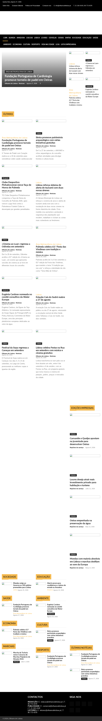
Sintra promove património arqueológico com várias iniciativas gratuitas (49, 140)
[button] (99, 38)
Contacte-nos (46, 5)
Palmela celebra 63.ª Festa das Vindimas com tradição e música (51, 249)
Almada (12, 38)
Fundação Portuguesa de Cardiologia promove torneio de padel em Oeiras (16, 143)
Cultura (26, 44)
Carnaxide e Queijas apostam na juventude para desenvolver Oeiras (84, 441)
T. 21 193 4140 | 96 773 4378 (82, 5)
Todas (10, 110)
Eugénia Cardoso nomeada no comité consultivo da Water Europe (17, 297)
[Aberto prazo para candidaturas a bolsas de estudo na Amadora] (41, 585)
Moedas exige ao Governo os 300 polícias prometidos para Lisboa (22, 585)
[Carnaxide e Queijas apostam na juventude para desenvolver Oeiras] (85, 424)
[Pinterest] (89, 9)
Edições (73, 434)
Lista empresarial (68, 44)
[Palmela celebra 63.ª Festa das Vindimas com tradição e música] (76, 83)
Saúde (95, 38)
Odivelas (53, 38)
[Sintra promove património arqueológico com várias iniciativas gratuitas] (51, 127)
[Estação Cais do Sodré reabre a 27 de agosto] (51, 284)
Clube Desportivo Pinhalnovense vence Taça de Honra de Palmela (16, 185)
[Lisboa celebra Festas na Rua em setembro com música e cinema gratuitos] (51, 337)
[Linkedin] (84, 9)
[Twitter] (93, 9)
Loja (58, 44)
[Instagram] (80, 9)
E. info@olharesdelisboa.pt (62, 5)
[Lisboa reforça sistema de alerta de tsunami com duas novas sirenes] (76, 56)
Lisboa (37, 38)
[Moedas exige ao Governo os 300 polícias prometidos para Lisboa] (7, 585)
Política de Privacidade (32, 5)
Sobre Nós (6, 5)
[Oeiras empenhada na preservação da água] (85, 506)
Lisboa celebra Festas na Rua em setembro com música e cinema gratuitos (50, 350)
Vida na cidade (47, 44)
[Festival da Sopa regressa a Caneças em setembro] (17, 337)
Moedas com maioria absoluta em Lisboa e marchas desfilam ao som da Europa (85, 562)
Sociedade (76, 38)
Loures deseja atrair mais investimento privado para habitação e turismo (83, 482)
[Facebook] (75, 9)
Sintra (68, 38)
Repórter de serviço (77, 447)
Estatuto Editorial (17, 5)
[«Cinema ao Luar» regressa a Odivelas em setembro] (93, 56)
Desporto (35, 44)
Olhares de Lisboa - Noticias (15, 83)
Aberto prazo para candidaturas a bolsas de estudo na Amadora (56, 585)
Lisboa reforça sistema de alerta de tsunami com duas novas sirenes (49, 188)
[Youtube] (97, 9)
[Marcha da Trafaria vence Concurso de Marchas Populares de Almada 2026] (7, 655)
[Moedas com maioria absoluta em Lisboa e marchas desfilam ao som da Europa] (85, 544)
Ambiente (7, 44)
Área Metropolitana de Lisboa (19, 72)
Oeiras (61, 38)
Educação (87, 38)
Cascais (29, 38)
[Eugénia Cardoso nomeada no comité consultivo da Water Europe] (93, 83)
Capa (5, 38)
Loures (44, 38)
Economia (17, 44)
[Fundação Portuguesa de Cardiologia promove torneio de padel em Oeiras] (34, 69)
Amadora (21, 38)
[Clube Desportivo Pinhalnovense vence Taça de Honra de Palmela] (17, 171)
